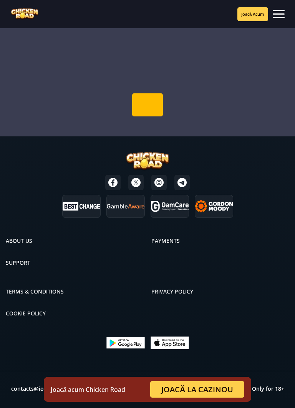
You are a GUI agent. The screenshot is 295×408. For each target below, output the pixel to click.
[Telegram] (182, 182)
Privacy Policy (172, 291)
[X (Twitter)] (136, 182)
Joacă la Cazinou (197, 389)
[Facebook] (113, 182)
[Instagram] (159, 182)
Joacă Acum (252, 14)
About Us (19, 240)
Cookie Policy (26, 313)
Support (18, 262)
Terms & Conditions (35, 291)
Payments (165, 240)
